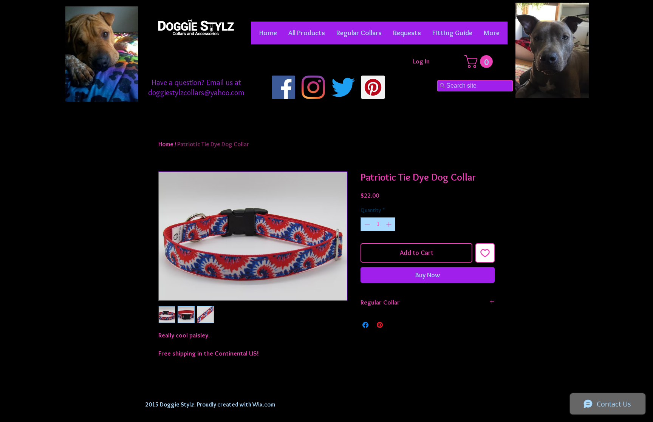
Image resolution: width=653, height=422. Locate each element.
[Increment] (389, 224)
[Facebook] (283, 87)
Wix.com (263, 404)
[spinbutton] (378, 224)
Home (165, 144)
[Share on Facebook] (365, 324)
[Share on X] (394, 324)
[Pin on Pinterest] (379, 324)
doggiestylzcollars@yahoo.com (196, 92)
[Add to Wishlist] (485, 253)
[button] (359, 35)
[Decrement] (366, 224)
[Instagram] (313, 87)
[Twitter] (343, 87)
